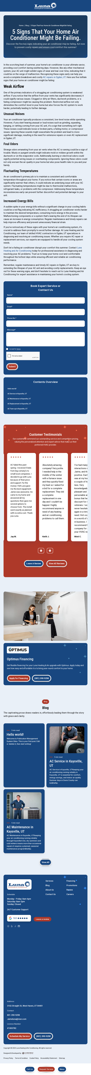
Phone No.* (11, 318)
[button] (62, 1069)
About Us (50, 890)
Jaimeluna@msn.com (16, 1019)
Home (21, 25)
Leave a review (42, 919)
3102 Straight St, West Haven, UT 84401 (25, 1006)
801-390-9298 (13, 1015)
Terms (19, 349)
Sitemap (62, 1058)
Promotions (71, 885)
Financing (70, 881)
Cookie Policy (34, 1058)
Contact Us (51, 894)
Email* (9, 307)
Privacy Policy (8, 1058)
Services (49, 881)
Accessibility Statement (49, 1058)
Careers (70, 894)
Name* (10, 295)
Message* (11, 330)
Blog (27, 25)
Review (69, 890)
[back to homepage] (45, 6)
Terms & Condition (21, 1058)
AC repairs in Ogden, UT (54, 77)
